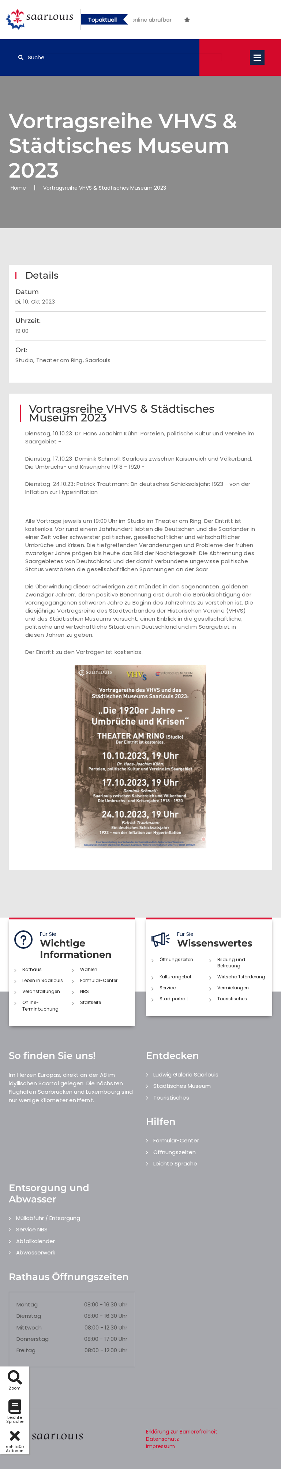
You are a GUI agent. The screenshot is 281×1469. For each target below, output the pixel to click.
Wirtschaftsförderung (241, 977)
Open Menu (257, 57)
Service (168, 988)
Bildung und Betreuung (231, 962)
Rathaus (32, 969)
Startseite (90, 1002)
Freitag (25, 1350)
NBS (84, 991)
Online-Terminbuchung (40, 1005)
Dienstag (28, 1316)
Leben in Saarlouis (42, 980)
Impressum (160, 1446)
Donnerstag (32, 1339)
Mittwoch (29, 1327)
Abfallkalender (35, 1241)
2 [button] (169, 21)
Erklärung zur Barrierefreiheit (181, 1431)
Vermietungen (233, 988)
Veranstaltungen (41, 991)
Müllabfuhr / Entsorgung (48, 1218)
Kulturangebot (175, 977)
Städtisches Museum (182, 1086)
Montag (27, 1304)
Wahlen (88, 969)
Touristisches (232, 999)
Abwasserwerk (35, 1252)
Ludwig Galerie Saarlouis (185, 1074)
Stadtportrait (174, 999)
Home (18, 187)
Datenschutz (162, 1439)
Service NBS (32, 1229)
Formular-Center (98, 980)
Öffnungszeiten (176, 959)
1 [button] (158, 21)
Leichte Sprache (175, 1163)
